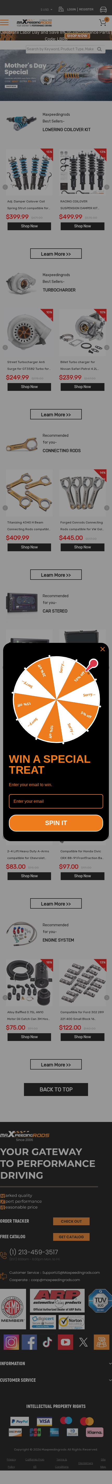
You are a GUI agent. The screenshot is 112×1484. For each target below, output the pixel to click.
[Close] (102, 649)
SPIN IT (56, 822)
